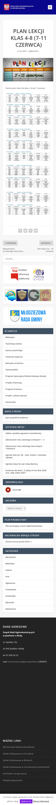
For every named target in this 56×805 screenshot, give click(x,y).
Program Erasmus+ (13, 389)
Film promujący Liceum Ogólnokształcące (23, 526)
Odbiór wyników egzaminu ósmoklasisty (23, 433)
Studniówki (10, 596)
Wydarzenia (10, 609)
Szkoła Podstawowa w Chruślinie (18, 753)
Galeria (8, 570)
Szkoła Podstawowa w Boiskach (17, 760)
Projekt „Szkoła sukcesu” (16, 395)
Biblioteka (9, 337)
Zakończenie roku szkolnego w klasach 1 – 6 (24, 439)
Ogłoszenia (33, 51)
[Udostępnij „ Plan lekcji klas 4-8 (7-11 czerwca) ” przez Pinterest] (30, 230)
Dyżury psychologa (13, 350)
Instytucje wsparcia (14, 356)
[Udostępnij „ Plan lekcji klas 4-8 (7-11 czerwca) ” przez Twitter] (25, 230)
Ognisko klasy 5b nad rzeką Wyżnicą (21, 464)
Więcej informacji (41, 801)
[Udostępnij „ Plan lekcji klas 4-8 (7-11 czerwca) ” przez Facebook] (20, 230)
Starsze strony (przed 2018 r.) (18, 541)
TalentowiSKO (11, 369)
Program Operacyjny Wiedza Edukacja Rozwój (25, 376)
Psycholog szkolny (13, 343)
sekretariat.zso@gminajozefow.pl (23, 661)
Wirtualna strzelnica (14, 363)
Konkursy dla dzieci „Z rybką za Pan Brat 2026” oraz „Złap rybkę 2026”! (26, 471)
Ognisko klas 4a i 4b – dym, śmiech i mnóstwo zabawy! (25, 456)
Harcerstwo (10, 402)
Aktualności (10, 557)
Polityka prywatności (12, 780)
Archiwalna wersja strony (15, 773)
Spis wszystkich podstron (16, 417)
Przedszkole (10, 589)
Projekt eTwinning (13, 382)
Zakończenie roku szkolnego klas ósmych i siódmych (23, 447)
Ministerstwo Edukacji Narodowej (18, 747)
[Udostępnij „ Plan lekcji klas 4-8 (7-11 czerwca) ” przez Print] (35, 230)
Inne (7, 576)
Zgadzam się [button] (26, 801)
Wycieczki (9, 602)
